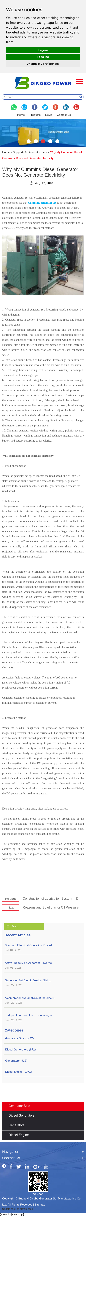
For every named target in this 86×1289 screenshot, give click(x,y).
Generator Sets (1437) (19, 1038)
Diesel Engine (19, 1135)
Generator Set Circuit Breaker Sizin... (28, 980)
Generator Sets (37, 152)
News (48, 114)
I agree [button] (43, 50)
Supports (18, 152)
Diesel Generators (21, 1115)
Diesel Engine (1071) (18, 1071)
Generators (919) (16, 1060)
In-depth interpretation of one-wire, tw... (30, 1015)
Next (11, 907)
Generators (16, 1125)
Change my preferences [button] (43, 63)
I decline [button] (43, 56)
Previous (10, 898)
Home (21, 114)
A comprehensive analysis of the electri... (30, 997)
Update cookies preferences (17, 1209)
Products (35, 114)
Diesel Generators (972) (20, 1049)
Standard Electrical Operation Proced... (29, 945)
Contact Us (64, 114)
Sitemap (40, 1204)
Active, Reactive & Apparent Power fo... (29, 962)
